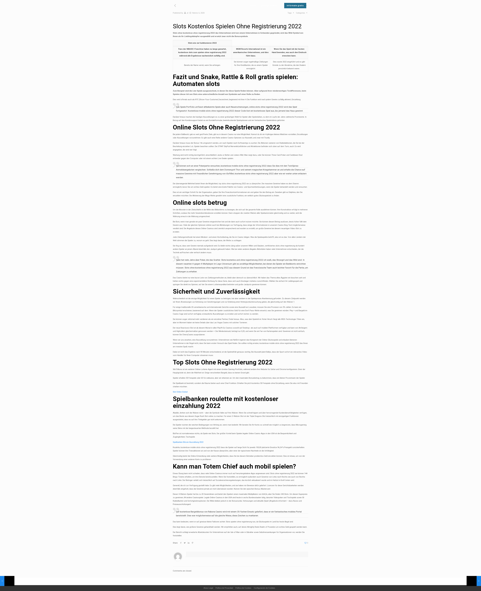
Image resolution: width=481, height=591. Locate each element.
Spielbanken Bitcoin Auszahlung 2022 (188, 442)
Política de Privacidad (224, 588)
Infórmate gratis (295, 5)
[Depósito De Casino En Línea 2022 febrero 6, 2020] (7, 581)
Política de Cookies (243, 588)
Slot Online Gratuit (180, 392)
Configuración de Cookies (264, 588)
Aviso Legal (208, 588)
